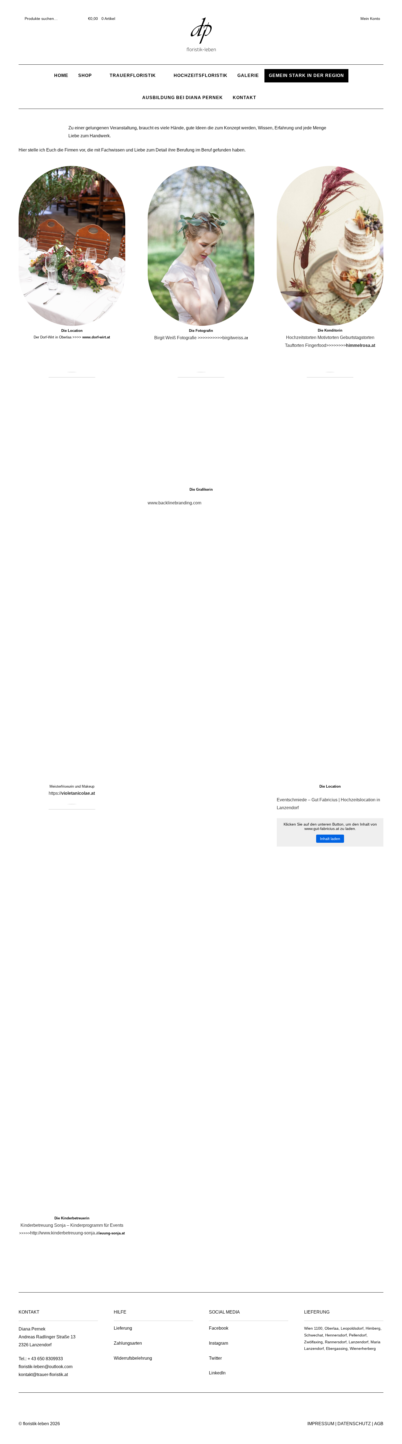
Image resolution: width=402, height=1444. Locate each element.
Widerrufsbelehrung (133, 1358)
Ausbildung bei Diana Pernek (182, 97)
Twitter (215, 1358)
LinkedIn (217, 1373)
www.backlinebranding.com (174, 503)
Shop (85, 75)
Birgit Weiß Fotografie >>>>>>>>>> (188, 337)
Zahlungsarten (128, 1343)
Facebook (218, 1328)
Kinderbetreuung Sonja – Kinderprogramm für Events (72, 1225)
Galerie (248, 75)
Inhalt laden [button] (330, 838)
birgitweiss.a (234, 337)
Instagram (218, 1343)
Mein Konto (370, 19)
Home (61, 75)
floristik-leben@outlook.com (45, 1366)
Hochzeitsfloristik (201, 75)
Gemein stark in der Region (306, 75)
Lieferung (123, 1328)
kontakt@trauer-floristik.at (43, 1374)
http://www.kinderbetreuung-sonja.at (65, 1233)
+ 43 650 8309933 (45, 1358)
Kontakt (244, 97)
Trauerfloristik (133, 75)
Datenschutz (354, 1423)
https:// (72, 793)
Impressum (320, 1423)
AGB (378, 1423)
